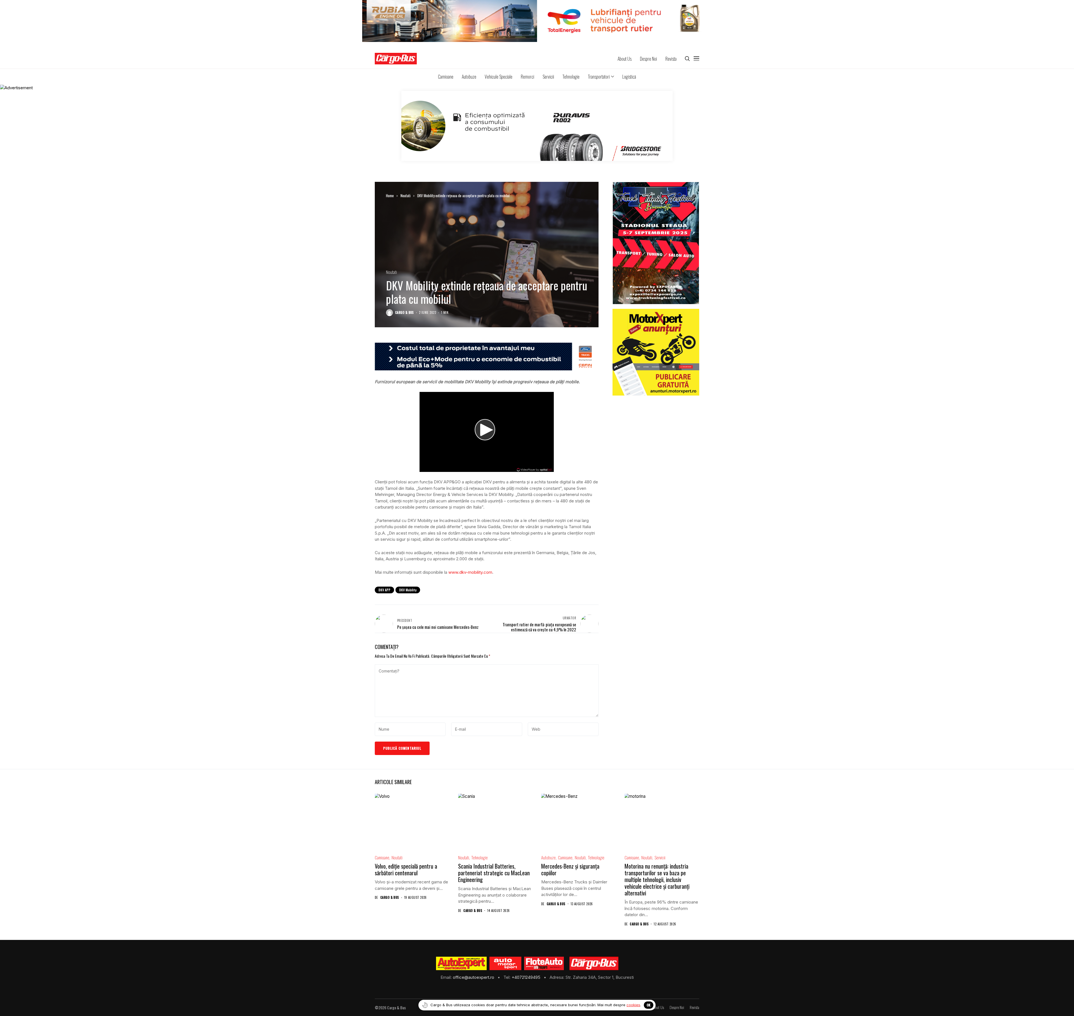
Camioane (382, 857)
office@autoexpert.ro (474, 977)
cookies (633, 1005)
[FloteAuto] (544, 963)
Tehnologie (479, 857)
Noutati (406, 195)
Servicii (659, 857)
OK (649, 1005)
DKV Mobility (407, 589)
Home (390, 195)
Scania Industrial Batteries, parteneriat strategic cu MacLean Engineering (494, 873)
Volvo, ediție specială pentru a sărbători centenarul (406, 869)
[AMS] (505, 963)
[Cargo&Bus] (593, 963)
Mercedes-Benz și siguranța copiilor (570, 869)
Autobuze (548, 857)
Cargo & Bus (404, 312)
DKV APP (384, 589)
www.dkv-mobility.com (470, 572)
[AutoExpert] (461, 963)
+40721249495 (526, 977)
